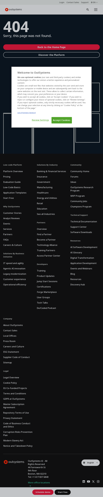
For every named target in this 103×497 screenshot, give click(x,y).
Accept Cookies (61, 120)
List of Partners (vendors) (26, 113)
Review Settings (40, 120)
